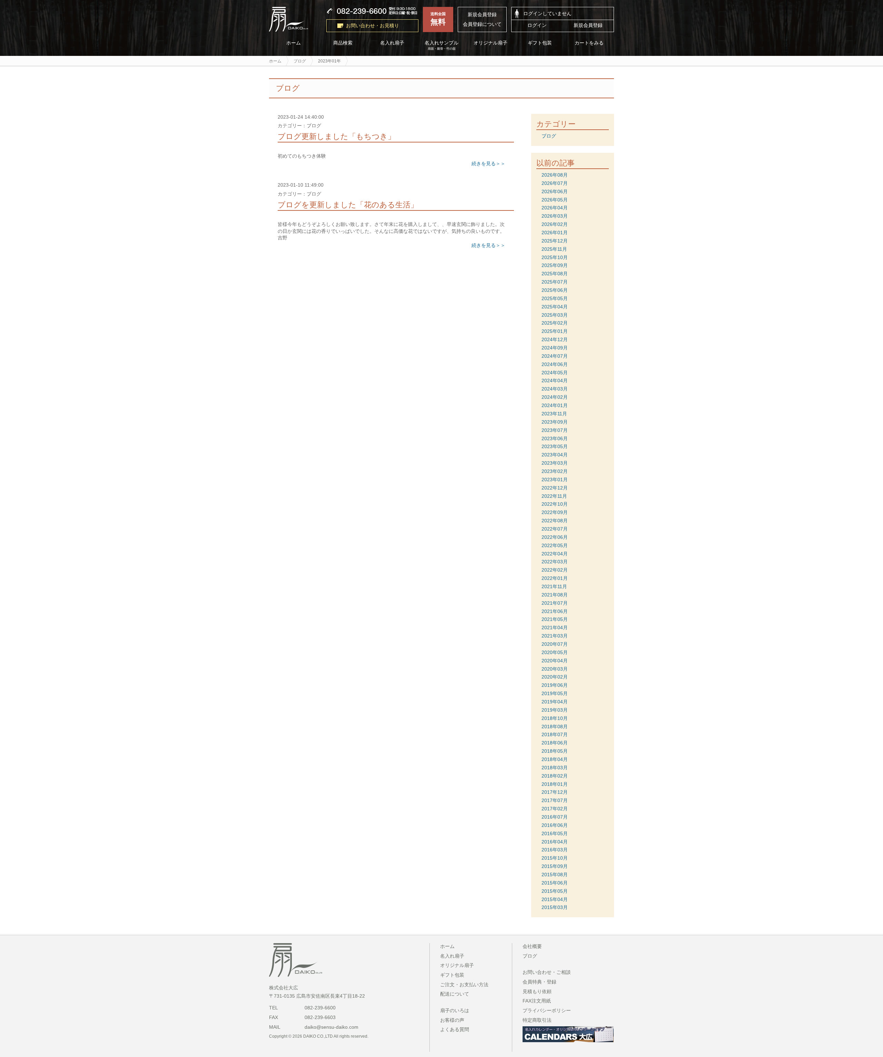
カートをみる (589, 43)
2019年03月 (555, 710)
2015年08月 (555, 874)
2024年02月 (555, 397)
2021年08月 (555, 594)
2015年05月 (555, 891)
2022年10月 (555, 504)
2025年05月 (555, 298)
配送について (454, 994)
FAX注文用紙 (537, 1001)
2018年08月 (555, 726)
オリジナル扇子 (491, 43)
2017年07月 (555, 800)
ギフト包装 (540, 43)
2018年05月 (555, 751)
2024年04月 (555, 380)
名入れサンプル (441, 45)
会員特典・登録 (539, 982)
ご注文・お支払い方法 (464, 984)
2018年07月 (555, 734)
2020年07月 (555, 644)
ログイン (537, 25)
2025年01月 (555, 331)
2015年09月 (555, 866)
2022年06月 (555, 537)
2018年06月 (555, 742)
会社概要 (532, 946)
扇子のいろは (454, 1010)
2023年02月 (555, 471)
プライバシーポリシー (547, 1010)
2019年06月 (555, 685)
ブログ (549, 136)
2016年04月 (555, 841)
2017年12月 (555, 792)
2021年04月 (555, 627)
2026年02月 (555, 224)
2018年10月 (555, 718)
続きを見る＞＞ (488, 163)
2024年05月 (555, 372)
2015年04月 (555, 899)
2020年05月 (555, 652)
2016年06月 (555, 825)
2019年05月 (555, 693)
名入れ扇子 (392, 43)
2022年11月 (554, 496)
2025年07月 (555, 282)
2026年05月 (555, 199)
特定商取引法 (537, 1020)
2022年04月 (555, 553)
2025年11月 (554, 249)
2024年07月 (555, 356)
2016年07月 (555, 817)
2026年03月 (555, 216)
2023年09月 (555, 422)
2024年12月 (555, 339)
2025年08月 (555, 273)
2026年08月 (555, 175)
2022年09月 (555, 512)
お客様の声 (452, 1020)
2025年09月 (555, 265)
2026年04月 (555, 207)
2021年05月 (555, 619)
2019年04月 (555, 701)
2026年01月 (555, 232)
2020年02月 (555, 677)
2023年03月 (555, 463)
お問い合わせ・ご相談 (547, 972)
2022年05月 (555, 545)
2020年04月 (555, 660)
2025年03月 (555, 315)
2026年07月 (555, 183)
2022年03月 (555, 561)
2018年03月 (555, 767)
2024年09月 (555, 347)
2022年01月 (555, 578)
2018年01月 (555, 784)
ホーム (293, 43)
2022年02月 (555, 570)
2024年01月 (555, 405)
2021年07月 (555, 603)
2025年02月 (555, 323)
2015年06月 (555, 883)
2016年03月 (555, 849)
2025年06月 (555, 290)
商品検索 (343, 43)
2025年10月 (555, 257)
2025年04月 (555, 306)
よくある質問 (454, 1029)
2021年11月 (554, 586)
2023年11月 (554, 413)
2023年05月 (555, 446)
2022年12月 (555, 488)
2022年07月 (555, 529)
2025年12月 (555, 241)
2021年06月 (555, 611)
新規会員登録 (482, 14)
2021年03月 (555, 636)
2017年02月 (555, 808)
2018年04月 (555, 759)
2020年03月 (555, 669)
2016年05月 (555, 833)
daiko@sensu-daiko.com (331, 1027)
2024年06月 (555, 364)
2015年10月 (555, 858)
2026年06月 (555, 191)
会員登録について (482, 24)
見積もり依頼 (537, 991)
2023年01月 (555, 479)
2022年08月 (555, 520)
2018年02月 (555, 776)
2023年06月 (555, 438)
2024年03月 (555, 389)
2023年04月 (555, 454)
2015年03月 (555, 907)
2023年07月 (555, 430)
